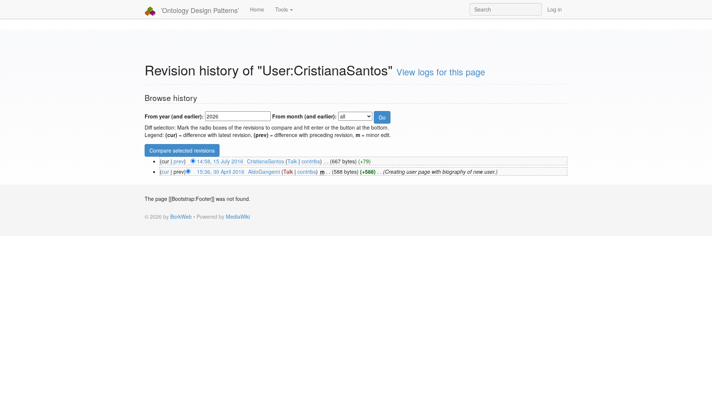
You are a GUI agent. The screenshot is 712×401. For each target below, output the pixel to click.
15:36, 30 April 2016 (220, 171)
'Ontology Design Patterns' (199, 10)
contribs (310, 161)
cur (165, 171)
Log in (554, 9)
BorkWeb (181, 216)
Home (257, 9)
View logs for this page (440, 71)
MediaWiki (238, 216)
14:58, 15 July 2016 (220, 161)
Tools (282, 9)
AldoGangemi (264, 171)
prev (179, 161)
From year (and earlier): (174, 116)
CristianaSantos (265, 161)
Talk (292, 161)
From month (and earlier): (304, 116)
